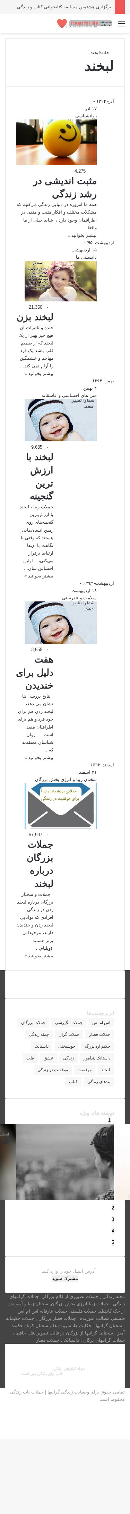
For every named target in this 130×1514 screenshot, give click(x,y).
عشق (48, 1058)
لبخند (105, 1069)
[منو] (121, 26)
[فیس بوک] (123, 1406)
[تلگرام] (123, 1421)
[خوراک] (123, 1428)
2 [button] (113, 1208)
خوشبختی (66, 1046)
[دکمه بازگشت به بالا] (128, 1435)
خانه (106, 52)
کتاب (73, 1081)
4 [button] (113, 1230)
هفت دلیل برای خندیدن (34, 672)
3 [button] (113, 1219)
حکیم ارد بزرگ (97, 1046)
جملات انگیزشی (69, 1022)
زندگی (68, 1058)
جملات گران (69, 1034)
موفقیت (85, 1069)
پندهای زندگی (98, 1081)
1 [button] (109, 1120)
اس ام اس (101, 1022)
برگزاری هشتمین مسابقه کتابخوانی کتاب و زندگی (64, 6)
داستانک (42, 1046)
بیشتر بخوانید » (82, 235)
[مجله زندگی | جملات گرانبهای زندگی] (85, 23)
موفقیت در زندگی (52, 1069)
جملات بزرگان (33, 1022)
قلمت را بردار (41, 1141)
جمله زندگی (39, 1034)
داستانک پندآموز (97, 1058)
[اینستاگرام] (123, 1413)
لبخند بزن (35, 317)
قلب (30, 1058)
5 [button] (113, 1242)
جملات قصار (99, 1034)
